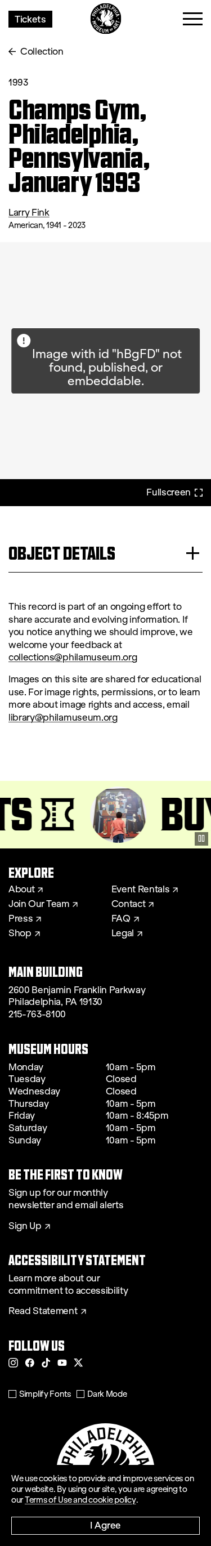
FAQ (121, 918)
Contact (128, 904)
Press (20, 918)
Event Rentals (140, 889)
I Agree (105, 1525)
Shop (20, 933)
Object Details (61, 553)
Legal (122, 933)
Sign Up (25, 1226)
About (21, 889)
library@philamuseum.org (63, 717)
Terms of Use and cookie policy (80, 1499)
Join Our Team (38, 904)
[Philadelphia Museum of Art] (105, 18)
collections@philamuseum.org (72, 657)
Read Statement (43, 1311)
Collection (42, 51)
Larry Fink (29, 212)
